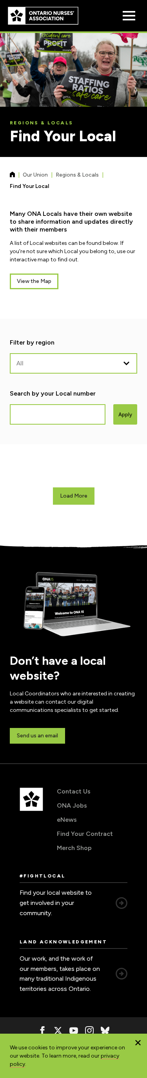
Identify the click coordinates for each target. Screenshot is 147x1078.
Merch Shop (74, 848)
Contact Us (74, 791)
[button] (138, 1043)
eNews (67, 819)
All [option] (20, 363)
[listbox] (73, 363)
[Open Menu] (129, 15)
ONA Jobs (72, 805)
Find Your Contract (85, 833)
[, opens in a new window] (42, 1030)
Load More (73, 495)
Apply (125, 415)
